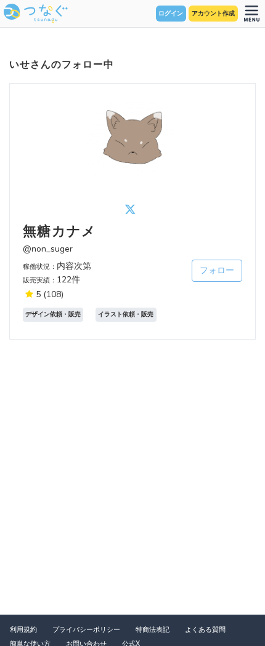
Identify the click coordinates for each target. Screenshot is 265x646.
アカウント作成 (213, 13)
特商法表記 (152, 629)
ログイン (170, 13)
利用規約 (23, 629)
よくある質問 (205, 629)
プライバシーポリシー (86, 629)
